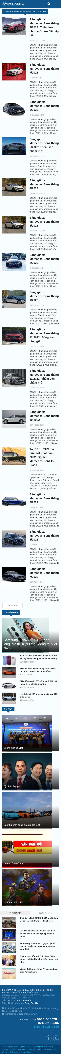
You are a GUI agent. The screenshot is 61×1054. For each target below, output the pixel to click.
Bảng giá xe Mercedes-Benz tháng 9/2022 (44, 498)
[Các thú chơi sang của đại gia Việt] (27, 810)
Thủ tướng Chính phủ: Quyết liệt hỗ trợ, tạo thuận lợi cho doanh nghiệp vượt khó (37, 946)
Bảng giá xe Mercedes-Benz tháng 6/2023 (44, 105)
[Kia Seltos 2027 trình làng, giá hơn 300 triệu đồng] (10, 698)
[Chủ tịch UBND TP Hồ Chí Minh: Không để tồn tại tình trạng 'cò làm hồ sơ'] (10, 922)
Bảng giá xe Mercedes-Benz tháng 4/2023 (44, 184)
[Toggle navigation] (56, 4)
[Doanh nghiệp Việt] (27, 733)
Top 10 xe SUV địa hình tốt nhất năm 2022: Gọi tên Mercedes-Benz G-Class (42, 457)
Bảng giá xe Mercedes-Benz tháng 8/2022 (44, 535)
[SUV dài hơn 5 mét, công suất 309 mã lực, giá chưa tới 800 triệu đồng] (10, 672)
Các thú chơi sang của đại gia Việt (22, 825)
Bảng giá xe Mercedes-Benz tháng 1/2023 (44, 296)
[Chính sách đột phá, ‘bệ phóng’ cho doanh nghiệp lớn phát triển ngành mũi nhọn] (10, 960)
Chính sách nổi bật (13, 863)
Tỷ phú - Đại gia (12, 786)
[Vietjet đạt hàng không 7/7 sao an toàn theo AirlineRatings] (10, 973)
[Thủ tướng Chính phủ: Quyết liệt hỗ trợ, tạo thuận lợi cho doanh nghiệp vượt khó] (10, 947)
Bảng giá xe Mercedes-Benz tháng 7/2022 (44, 572)
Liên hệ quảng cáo (46, 1026)
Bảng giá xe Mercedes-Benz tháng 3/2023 (44, 221)
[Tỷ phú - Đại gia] (27, 771)
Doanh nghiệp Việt (13, 748)
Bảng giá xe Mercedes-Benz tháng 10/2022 (44, 415)
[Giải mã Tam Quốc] (27, 887)
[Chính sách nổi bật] (27, 848)
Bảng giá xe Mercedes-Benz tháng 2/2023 (44, 258)
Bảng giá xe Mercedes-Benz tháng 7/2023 (44, 68)
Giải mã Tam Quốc (13, 902)
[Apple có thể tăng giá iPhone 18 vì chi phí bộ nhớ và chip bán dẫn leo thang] (10, 660)
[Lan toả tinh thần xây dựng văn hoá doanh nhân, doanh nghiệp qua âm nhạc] (10, 935)
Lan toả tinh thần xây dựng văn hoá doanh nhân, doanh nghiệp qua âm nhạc (37, 934)
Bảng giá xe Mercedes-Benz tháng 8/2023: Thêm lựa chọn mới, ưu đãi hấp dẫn (44, 27)
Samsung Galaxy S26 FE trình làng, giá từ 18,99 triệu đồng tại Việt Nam (30, 644)
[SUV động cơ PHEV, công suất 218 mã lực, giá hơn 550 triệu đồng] (10, 685)
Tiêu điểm (15, 913)
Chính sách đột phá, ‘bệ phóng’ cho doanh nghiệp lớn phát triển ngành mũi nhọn (39, 959)
